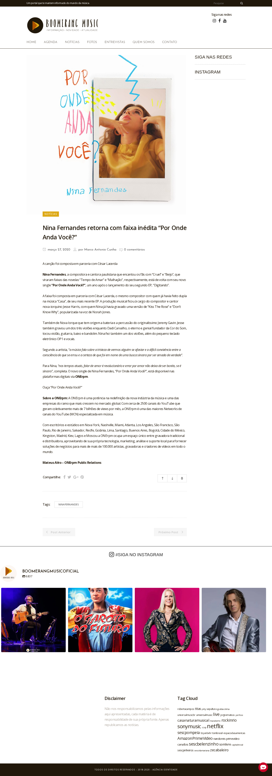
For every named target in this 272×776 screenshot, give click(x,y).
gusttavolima (223, 709)
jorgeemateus (227, 714)
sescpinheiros (185, 750)
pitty (204, 709)
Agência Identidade (165, 769)
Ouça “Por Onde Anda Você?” (62, 387)
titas (198, 709)
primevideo (232, 739)
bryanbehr (206, 733)
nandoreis (219, 739)
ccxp (204, 727)
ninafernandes (69, 504)
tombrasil (217, 733)
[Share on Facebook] (64, 477)
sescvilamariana (201, 750)
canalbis (182, 744)
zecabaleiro (219, 750)
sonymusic (189, 726)
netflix (215, 726)
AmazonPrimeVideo (194, 738)
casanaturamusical (193, 720)
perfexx (239, 715)
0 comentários (134, 249)
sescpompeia (188, 732)
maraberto (215, 720)
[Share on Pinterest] (82, 477)
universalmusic (204, 715)
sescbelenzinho (203, 744)
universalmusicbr (186, 714)
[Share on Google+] (75, 477)
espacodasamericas (234, 733)
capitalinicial (237, 744)
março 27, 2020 (58, 249)
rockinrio (229, 720)
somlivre (225, 744)
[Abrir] (33, 620)
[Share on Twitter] (69, 477)
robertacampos (185, 709)
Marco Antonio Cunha (100, 249)
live (216, 714)
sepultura (211, 709)
